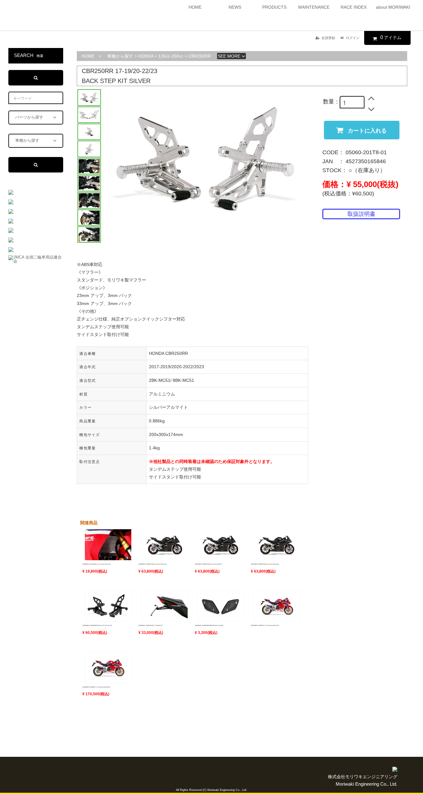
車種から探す (120, 56)
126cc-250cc (170, 56)
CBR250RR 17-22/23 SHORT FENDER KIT (150, 625)
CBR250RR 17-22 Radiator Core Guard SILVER (96, 564)
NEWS (235, 7)
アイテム (390, 37)
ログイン (353, 38)
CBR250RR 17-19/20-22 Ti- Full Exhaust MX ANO (265, 625)
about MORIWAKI (393, 7)
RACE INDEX (354, 7)
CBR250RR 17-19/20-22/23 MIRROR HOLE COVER (209, 625)
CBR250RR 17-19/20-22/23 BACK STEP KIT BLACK (97, 625)
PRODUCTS (274, 7)
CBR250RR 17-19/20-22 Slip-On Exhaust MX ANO (152, 564)
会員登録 (328, 38)
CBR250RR (199, 56)
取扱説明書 (361, 214)
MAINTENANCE (313, 7)
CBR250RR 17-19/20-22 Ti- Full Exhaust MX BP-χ (96, 687)
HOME (195, 7)
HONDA (145, 56)
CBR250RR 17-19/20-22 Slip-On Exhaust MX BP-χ (265, 564)
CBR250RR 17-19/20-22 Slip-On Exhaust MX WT (208, 564)
